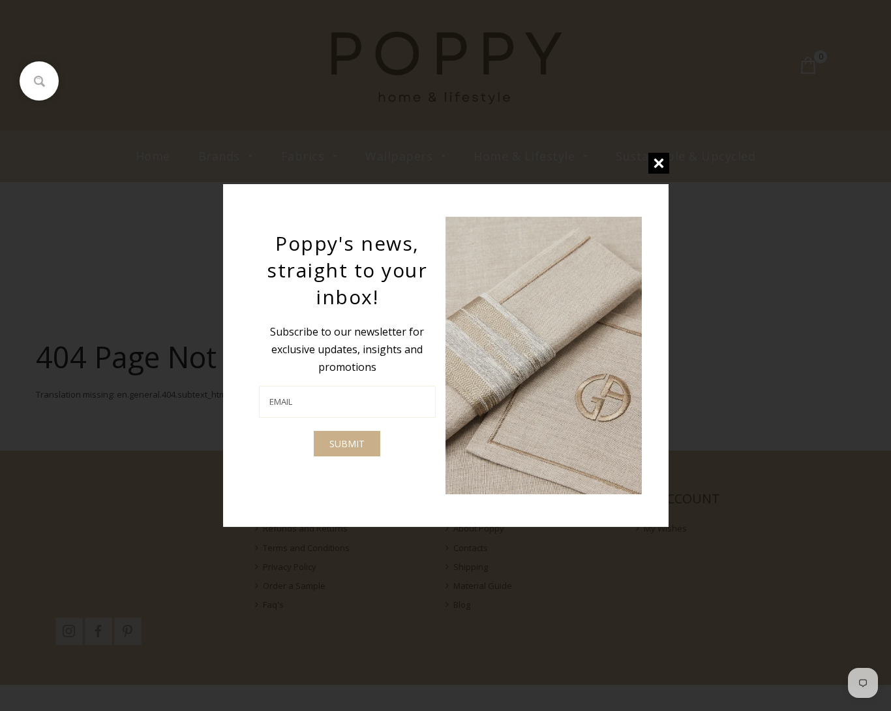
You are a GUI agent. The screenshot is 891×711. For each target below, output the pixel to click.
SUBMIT (347, 443)
